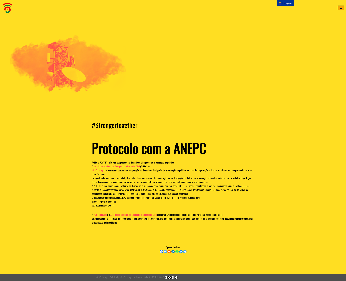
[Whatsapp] (177, 251)
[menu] (285, 3)
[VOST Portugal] (7, 7)
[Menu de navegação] (341, 8)
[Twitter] (165, 251)
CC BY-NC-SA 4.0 (156, 277)
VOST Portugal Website (106, 277)
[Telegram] (185, 251)
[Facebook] (161, 251)
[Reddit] (169, 251)
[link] (117, 166)
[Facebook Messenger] (181, 251)
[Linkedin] (173, 251)
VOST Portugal (126, 277)
